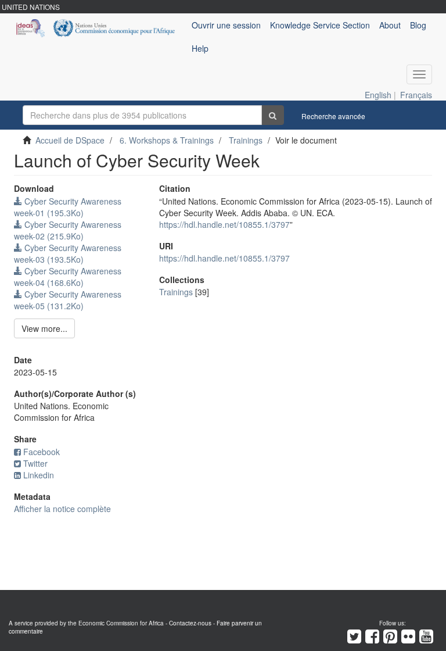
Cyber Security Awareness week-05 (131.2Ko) (67, 300)
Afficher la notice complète (62, 508)
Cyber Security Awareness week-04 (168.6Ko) (67, 276)
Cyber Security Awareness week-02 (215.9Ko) (67, 230)
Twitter (35, 463)
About (390, 25)
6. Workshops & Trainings (167, 140)
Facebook (41, 451)
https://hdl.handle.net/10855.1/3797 (224, 224)
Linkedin (38, 475)
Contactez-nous (190, 623)
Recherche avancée (333, 116)
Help (200, 48)
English (378, 95)
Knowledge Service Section (320, 25)
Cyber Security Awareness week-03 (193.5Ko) (67, 253)
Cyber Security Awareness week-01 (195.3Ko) (67, 207)
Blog (418, 25)
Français (416, 95)
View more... (44, 328)
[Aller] (272, 115)
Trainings (245, 140)
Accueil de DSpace (70, 140)
